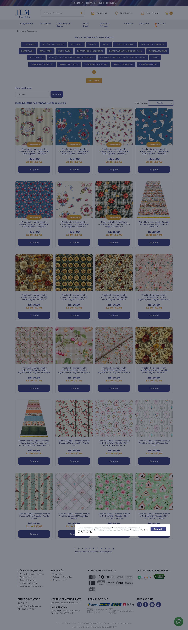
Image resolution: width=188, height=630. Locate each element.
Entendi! (158, 529)
